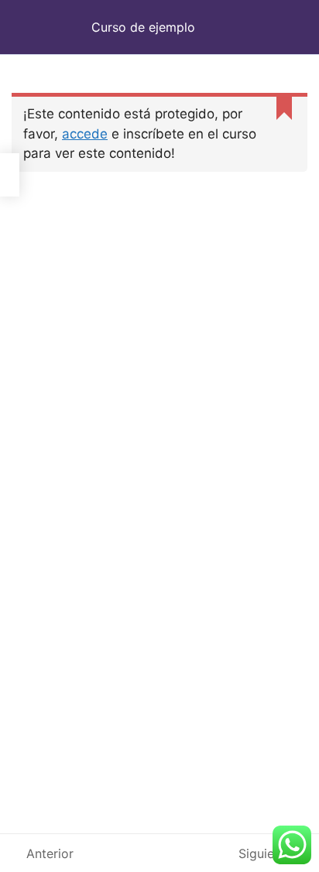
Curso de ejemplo (143, 27)
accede (85, 134)
